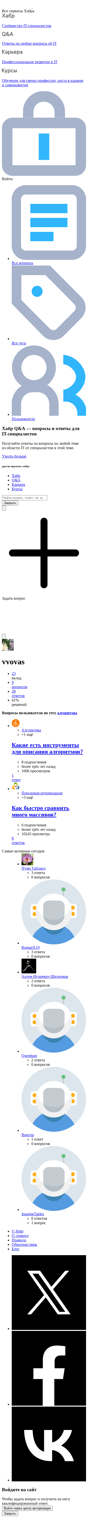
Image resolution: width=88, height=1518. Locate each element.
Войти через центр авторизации (27, 1508)
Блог (16, 1249)
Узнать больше (14, 456)
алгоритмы (67, 713)
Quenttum (29, 1056)
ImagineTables (33, 1214)
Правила (19, 1240)
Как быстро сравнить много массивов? (40, 811)
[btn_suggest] (4, 508)
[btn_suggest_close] (10, 503)
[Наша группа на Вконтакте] (49, 1480)
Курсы (17, 489)
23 (14, 673)
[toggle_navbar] (4, 636)
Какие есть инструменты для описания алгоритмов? (47, 748)
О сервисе (20, 1236)
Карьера (18, 484)
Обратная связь (24, 1244)
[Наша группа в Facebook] (49, 1404)
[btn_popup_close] (10, 1513)
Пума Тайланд (34, 868)
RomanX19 (31, 947)
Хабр (16, 476)
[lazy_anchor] (49, 777)
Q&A (16, 480)
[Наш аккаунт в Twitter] (49, 1328)
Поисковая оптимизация (42, 793)
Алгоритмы (31, 730)
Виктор (28, 1135)
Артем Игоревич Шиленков (45, 976)
